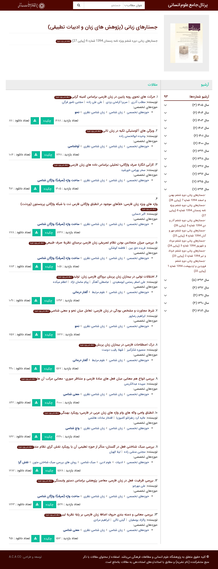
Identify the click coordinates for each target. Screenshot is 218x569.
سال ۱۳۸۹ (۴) (200, 311)
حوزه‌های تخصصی (138, 112)
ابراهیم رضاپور (137, 316)
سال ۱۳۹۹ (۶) (201, 151)
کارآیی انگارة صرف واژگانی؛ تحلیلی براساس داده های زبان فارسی (103, 164)
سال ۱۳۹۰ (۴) (201, 303)
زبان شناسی (116, 112)
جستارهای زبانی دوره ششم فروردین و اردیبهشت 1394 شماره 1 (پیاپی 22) (187, 266)
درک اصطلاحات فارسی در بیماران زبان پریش (117, 344)
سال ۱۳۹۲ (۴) (200, 288)
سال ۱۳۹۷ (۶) (200, 166)
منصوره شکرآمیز (136, 349)
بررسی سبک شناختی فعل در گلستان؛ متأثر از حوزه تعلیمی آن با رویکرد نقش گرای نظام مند (86, 446)
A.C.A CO (15, 557)
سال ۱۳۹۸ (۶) (200, 158)
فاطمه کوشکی (117, 248)
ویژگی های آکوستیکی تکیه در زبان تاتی (120, 130)
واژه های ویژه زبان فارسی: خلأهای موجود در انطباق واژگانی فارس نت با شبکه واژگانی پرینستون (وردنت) (89, 206)
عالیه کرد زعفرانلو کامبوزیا (130, 417)
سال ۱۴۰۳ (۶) (201, 120)
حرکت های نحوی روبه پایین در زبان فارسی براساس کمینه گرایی (105, 96)
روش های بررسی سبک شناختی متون (55, 462)
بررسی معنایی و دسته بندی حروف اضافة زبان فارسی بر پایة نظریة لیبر (99, 514)
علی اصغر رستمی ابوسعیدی (129, 282)
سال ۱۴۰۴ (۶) (201, 113)
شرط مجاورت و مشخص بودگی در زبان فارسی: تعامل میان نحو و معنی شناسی (94, 310)
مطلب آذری (138, 102)
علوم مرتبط (98, 292)
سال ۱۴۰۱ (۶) (201, 136)
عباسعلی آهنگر (100, 282)
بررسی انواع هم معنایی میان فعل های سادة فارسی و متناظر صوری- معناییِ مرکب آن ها (88, 378)
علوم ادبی (105, 462)
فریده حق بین (137, 248)
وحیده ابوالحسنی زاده (132, 136)
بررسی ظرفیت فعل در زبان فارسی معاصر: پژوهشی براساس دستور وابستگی (95, 480)
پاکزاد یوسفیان (137, 520)
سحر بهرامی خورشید (133, 170)
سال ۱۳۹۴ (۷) (200, 189)
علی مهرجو (139, 486)
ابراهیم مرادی (101, 520)
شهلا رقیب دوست (112, 349)
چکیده (47, 120)
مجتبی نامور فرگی (72, 102)
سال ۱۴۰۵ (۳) (200, 105)
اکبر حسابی (138, 214)
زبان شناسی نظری (94, 112)
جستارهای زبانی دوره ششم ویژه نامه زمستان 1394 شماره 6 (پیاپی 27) (187, 210)
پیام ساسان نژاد (79, 282)
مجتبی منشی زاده (134, 452)
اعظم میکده (60, 282)
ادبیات (119, 462)
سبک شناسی (88, 462)
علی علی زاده (94, 102)
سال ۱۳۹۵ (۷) (200, 181)
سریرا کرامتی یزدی (117, 102)
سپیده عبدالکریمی (134, 383)
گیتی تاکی (119, 520)
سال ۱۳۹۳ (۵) (200, 280)
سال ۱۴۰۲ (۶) (201, 128)
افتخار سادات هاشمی (100, 417)
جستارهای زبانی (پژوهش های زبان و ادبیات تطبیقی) (103, 27)
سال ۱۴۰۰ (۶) (201, 143)
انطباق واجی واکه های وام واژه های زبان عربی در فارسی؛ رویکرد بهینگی (99, 412)
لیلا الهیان (114, 452)
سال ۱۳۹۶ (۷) (200, 174)
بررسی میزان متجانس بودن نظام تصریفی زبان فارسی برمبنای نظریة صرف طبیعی (91, 242)
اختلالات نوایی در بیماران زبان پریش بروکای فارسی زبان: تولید (106, 276)
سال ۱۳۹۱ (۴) (201, 295)
